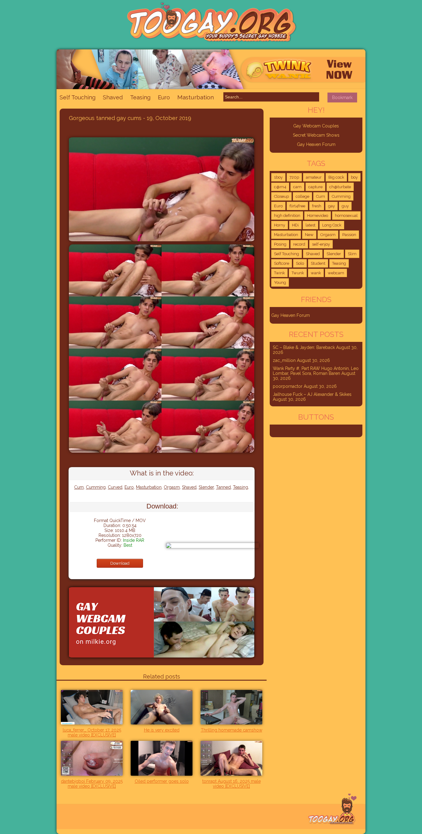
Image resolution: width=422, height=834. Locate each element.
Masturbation (195, 97)
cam (297, 187)
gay (331, 206)
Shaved (113, 97)
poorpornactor (287, 386)
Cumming (96, 487)
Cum (79, 487)
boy (354, 177)
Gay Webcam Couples (316, 125)
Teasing (140, 97)
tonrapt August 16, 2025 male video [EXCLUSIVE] (231, 784)
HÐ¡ (295, 225)
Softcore (281, 263)
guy (345, 206)
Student (318, 263)
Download (119, 563)
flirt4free (297, 206)
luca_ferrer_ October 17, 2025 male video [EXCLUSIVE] (92, 732)
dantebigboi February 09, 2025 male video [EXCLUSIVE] (92, 784)
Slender (206, 487)
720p (294, 177)
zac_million (284, 360)
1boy (278, 177)
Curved (115, 487)
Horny (279, 225)
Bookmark (342, 97)
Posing (280, 244)
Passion (349, 234)
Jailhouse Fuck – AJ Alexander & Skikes (312, 394)
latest (310, 225)
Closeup (281, 196)
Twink (279, 273)
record (299, 244)
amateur (314, 177)
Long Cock (331, 225)
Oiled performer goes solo (162, 781)
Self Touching (77, 97)
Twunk (298, 273)
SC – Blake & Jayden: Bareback (304, 347)
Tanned (223, 487)
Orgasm (172, 487)
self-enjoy (321, 244)
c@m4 (280, 187)
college (302, 196)
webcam (336, 273)
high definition (287, 215)
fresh (316, 206)
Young (280, 282)
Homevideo (317, 215)
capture (315, 187)
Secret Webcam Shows (316, 135)
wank (316, 273)
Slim (352, 253)
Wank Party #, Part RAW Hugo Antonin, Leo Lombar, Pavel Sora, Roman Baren (316, 371)
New (309, 234)
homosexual (346, 215)
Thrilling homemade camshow (231, 730)
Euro (164, 97)
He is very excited (161, 730)
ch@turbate (340, 187)
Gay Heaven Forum (316, 144)
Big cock (336, 177)
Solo (300, 263)
